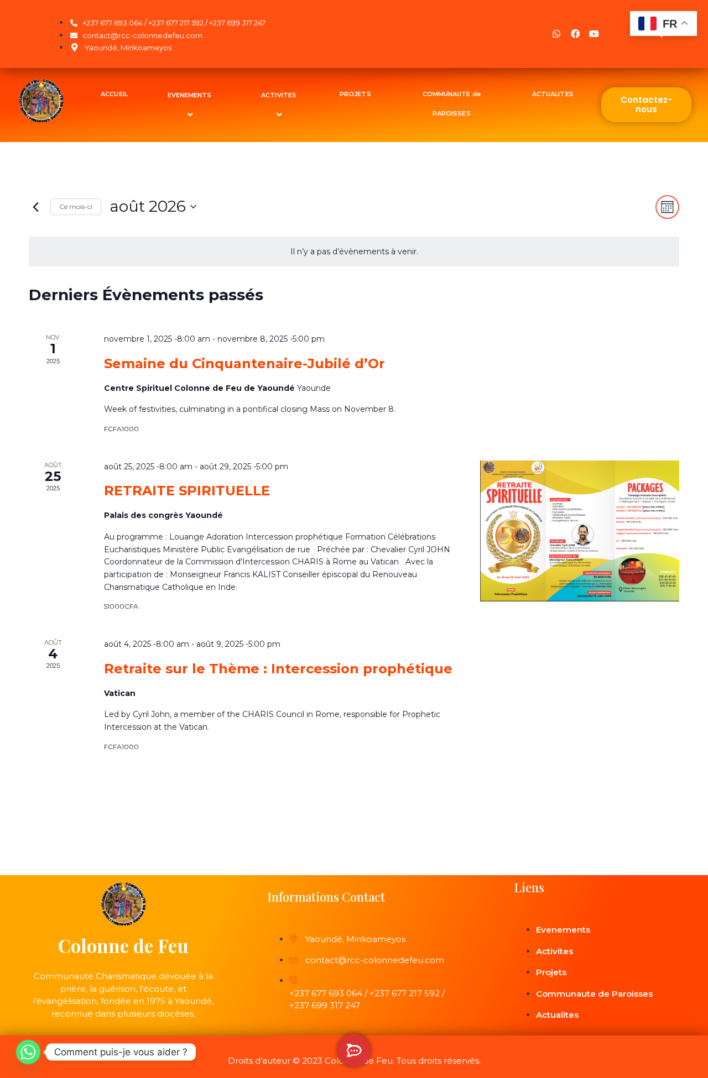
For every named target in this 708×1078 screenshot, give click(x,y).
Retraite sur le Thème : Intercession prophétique (278, 669)
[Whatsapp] (556, 33)
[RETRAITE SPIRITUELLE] (579, 531)
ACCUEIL (114, 94)
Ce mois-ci (75, 206)
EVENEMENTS (190, 95)
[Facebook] (575, 33)
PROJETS (355, 94)
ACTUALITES (553, 94)
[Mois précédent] (35, 206)
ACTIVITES (278, 95)
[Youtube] (594, 33)
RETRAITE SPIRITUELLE (187, 491)
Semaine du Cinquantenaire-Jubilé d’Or (244, 363)
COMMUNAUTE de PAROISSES (452, 103)
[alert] (354, 252)
